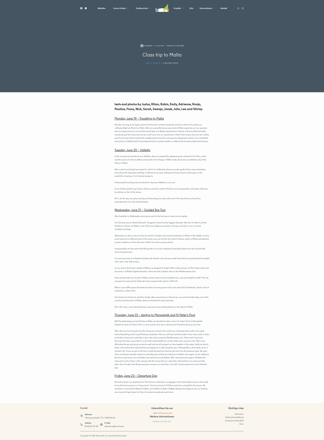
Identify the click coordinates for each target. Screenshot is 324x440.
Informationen (206, 8)
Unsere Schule (119, 8)
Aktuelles (102, 8)
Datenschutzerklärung (234, 417)
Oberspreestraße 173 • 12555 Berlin (100, 417)
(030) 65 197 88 (91, 426)
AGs (191, 8)
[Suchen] (243, 8)
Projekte (177, 8)
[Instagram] (86, 8)
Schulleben (179, 46)
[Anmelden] (238, 8)
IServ (241, 423)
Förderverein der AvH (162, 421)
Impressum (239, 413)
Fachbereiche (142, 8)
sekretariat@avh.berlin (114, 426)
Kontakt (224, 8)
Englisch (170, 46)
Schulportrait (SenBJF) (234, 420)
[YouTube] (81, 8)
